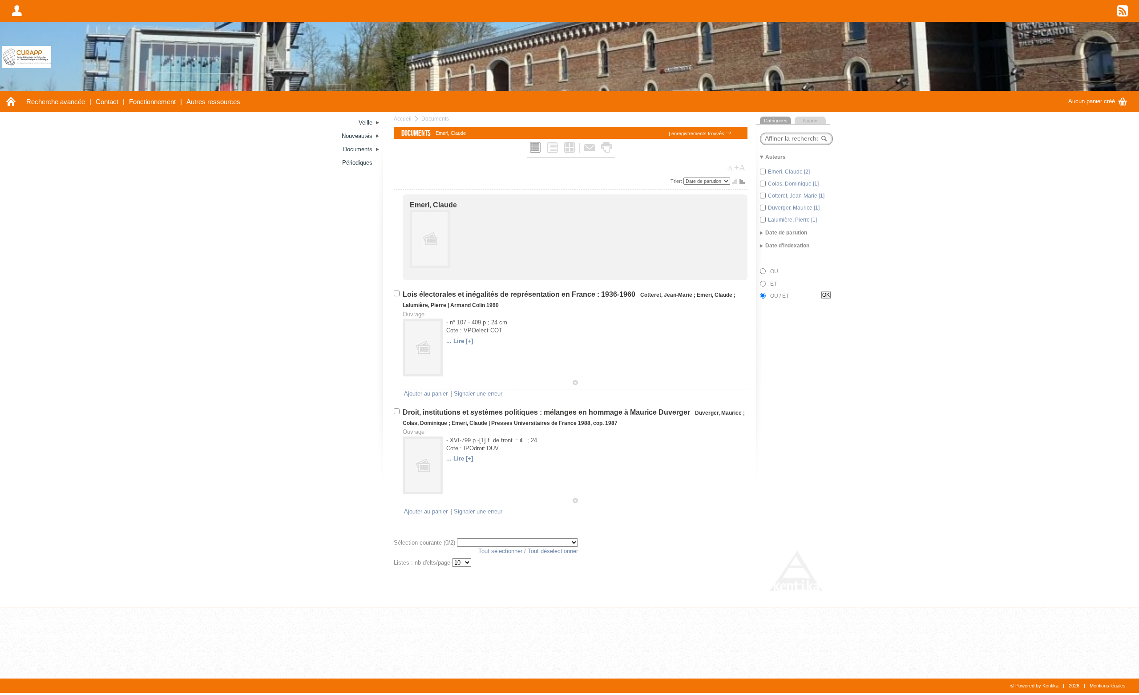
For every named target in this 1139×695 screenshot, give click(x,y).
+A (739, 167)
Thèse (85, 635)
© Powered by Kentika (1034, 685)
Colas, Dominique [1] (793, 184)
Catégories (776, 120)
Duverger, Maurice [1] (794, 208)
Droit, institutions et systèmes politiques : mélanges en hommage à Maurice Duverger (547, 412)
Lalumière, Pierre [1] (792, 220)
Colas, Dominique (425, 423)
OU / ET (779, 296)
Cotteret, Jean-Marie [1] (796, 196)
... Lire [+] (459, 341)
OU (774, 271)
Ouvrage (61, 635)
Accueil (403, 118)
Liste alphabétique (794, 635)
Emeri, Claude (433, 205)
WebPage (110, 635)
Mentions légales (1108, 685)
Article (20, 635)
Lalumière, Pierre (424, 305)
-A (729, 168)
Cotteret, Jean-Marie (666, 295)
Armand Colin (467, 305)
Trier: (676, 181)
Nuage (810, 120)
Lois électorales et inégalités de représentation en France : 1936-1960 (520, 294)
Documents (435, 118)
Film (38, 635)
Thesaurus (789, 624)
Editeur (400, 635)
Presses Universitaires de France (534, 423)
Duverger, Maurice (718, 413)
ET (773, 284)
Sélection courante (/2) (425, 542)
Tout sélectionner (500, 551)
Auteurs (404, 651)
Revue (423, 635)
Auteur (399, 662)
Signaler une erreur (478, 393)
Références (410, 624)
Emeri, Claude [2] (789, 172)
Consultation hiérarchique (855, 635)
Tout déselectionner (553, 551)
